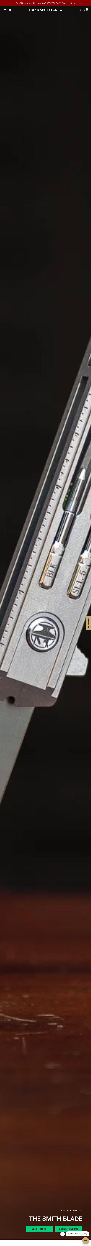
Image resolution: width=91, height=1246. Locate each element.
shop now (19, 631)
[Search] (10, 10)
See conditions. (68, 3)
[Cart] (85, 10)
